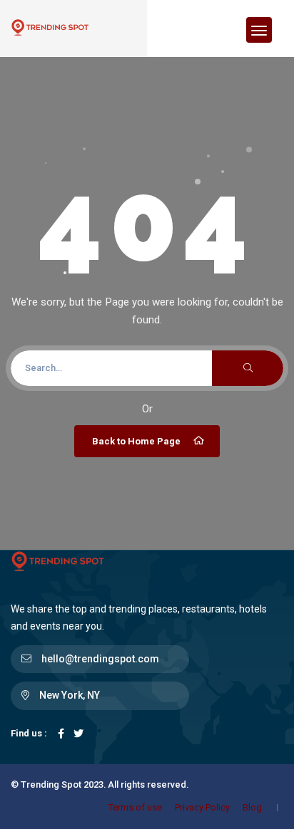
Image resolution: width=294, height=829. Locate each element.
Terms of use (135, 807)
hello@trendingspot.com (100, 658)
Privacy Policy (202, 807)
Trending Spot (51, 784)
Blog (252, 807)
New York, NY (69, 695)
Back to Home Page (136, 441)
